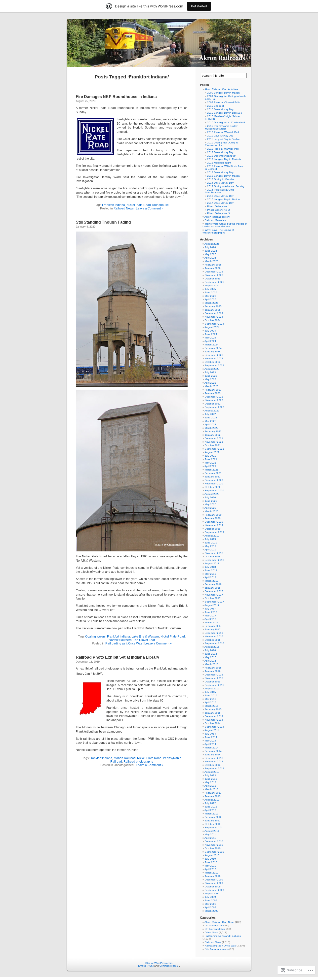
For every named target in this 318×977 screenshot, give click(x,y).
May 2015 (210, 699)
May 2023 (210, 379)
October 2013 (213, 765)
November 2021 (214, 441)
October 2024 (213, 320)
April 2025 (210, 299)
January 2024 (213, 351)
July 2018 (210, 567)
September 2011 (214, 827)
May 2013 (210, 782)
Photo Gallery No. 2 (218, 209)
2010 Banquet (215, 105)
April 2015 (210, 702)
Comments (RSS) (169, 965)
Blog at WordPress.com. (159, 963)
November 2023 (214, 358)
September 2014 (214, 726)
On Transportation (215, 929)
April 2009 (210, 907)
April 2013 (210, 785)
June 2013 (211, 778)
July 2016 (210, 650)
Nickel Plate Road (138, 205)
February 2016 (213, 667)
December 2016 (214, 633)
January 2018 (213, 587)
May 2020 (210, 504)
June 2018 (211, 570)
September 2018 (214, 560)
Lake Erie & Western (145, 636)
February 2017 (213, 626)
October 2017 (213, 598)
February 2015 (213, 709)
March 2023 (211, 386)
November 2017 (214, 594)
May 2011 (210, 834)
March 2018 (211, 580)
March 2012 (211, 813)
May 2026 (210, 254)
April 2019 (210, 549)
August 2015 (211, 688)
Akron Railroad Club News (219, 922)
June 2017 (211, 612)
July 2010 (210, 858)
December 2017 (214, 591)
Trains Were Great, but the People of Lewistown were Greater (224, 225)
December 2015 (214, 674)
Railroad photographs (138, 761)
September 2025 (214, 282)
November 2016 (214, 636)
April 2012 (210, 810)
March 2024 (211, 344)
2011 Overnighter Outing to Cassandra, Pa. (221, 144)
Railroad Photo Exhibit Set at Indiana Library (117, 657)
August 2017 (211, 605)
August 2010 (211, 855)
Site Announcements (217, 949)
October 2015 (213, 681)
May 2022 (210, 421)
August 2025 (211, 285)
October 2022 (213, 403)
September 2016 (214, 643)
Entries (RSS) (146, 965)
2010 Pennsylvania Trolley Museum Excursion (221, 127)
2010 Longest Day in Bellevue (224, 112)
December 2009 (214, 879)
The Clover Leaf (144, 640)
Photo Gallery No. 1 (218, 206)
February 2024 (213, 348)
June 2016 (211, 653)
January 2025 (213, 309)
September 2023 (214, 365)
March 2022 (211, 428)
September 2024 (214, 323)
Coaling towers (95, 636)
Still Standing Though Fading (103, 222)
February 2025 (213, 306)
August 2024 (211, 327)
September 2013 (214, 768)
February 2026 (213, 264)
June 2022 (211, 417)
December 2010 (214, 841)
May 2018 (210, 574)
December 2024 (214, 313)
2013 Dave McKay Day (220, 172)
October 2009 (213, 886)
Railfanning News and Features (223, 936)
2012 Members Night (219, 162)
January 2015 (213, 712)
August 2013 (211, 772)
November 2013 (214, 761)
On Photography (214, 925)
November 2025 (214, 275)
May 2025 (210, 296)
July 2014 (210, 733)
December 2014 (214, 716)
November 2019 (214, 525)
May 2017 (210, 615)
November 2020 (214, 483)
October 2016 (213, 640)
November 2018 (214, 553)
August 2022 (211, 410)
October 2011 (212, 824)
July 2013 (210, 775)
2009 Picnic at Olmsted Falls (223, 102)
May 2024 (210, 337)
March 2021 (211, 469)
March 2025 (211, 303)
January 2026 (213, 268)
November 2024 (214, 316)
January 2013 (213, 796)
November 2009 (214, 883)
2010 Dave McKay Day (220, 109)
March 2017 (211, 622)
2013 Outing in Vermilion (221, 179)
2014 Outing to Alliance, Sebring (225, 186)
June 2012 (211, 806)
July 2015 (210, 692)
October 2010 (213, 848)
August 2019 (211, 535)
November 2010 (214, 844)
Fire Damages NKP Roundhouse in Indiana (116, 97)
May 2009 (210, 904)
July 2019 (210, 539)
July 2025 (210, 289)
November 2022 (214, 400)
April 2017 (210, 619)
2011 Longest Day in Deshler (223, 139)
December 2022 (214, 396)
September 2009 (214, 890)
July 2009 (210, 897)
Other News (211, 932)
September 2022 (214, 407)
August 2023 (211, 369)
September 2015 (214, 685)
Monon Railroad (125, 758)
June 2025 (211, 292)
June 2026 (211, 250)
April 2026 (210, 257)
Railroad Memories (215, 220)
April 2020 (210, 507)
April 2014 (210, 744)
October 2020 (213, 487)
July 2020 (210, 497)
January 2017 (213, 629)
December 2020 (214, 480)
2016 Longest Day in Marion (223, 199)
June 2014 (211, 737)
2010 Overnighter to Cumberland (226, 122)
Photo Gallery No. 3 (218, 213)
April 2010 (210, 869)
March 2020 (211, 511)
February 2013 (213, 792)
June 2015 (211, 695)
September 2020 (214, 490)
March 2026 (211, 261)
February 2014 (213, 751)
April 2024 (210, 341)
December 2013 (214, 758)
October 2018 (213, 556)
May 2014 (210, 740)
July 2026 (210, 247)
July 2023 (210, 372)
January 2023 (213, 393)
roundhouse (160, 205)
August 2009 (211, 893)
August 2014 (211, 730)
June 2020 (211, 501)
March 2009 (211, 911)
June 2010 (211, 862)
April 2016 (210, 660)
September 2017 (214, 601)
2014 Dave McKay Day (220, 182)
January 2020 (213, 518)
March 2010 (211, 872)
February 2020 (213, 514)
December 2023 (214, 355)
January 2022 (213, 435)
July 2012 (210, 803)
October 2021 (213, 445)
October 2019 (213, 528)
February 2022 (213, 431)
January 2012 (213, 820)
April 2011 (210, 838)
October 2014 (213, 723)
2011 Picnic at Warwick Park (223, 148)
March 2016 (211, 664)
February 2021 (213, 473)
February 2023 (213, 389)
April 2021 (210, 466)
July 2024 (210, 330)
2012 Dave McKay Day (220, 152)
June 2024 (211, 334)
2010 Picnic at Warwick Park (223, 132)
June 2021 (211, 459)
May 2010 (210, 865)
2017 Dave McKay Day (220, 203)
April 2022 (210, 424)
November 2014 (214, 719)
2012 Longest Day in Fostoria (224, 159)
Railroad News (124, 208)
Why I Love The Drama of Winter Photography (218, 231)
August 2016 (211, 646)
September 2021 (214, 448)
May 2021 (210, 462)
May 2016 (210, 657)
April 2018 (210, 577)
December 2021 (214, 438)
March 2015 (211, 706)
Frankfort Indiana (113, 205)
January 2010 (213, 876)
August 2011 (211, 831)
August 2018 (211, 563)
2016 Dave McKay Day (220, 196)
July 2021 (210, 455)
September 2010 (214, 851)
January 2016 (213, 671)
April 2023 (210, 382)
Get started (199, 6)
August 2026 (211, 243)
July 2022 (210, 414)
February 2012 (213, 817)
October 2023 (213, 362)
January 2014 (213, 754)
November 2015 (214, 678)
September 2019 (214, 532)
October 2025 (213, 278)
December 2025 (214, 271)
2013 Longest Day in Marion (223, 175)
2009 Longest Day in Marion (223, 92)
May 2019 (210, 546)
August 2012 (211, 799)
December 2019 (214, 521)
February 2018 (213, 584)
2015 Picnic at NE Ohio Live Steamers (219, 191)
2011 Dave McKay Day (220, 135)
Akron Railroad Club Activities (221, 89)
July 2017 (210, 608)
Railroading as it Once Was (123, 643)
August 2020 (211, 494)
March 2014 (211, 747)
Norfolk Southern (120, 640)
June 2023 (211, 375)
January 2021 (213, 476)
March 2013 (211, 789)
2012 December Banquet (221, 155)
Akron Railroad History (217, 216)
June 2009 (211, 900)
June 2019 (211, 542)
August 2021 (211, 452)
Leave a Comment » (149, 208)
